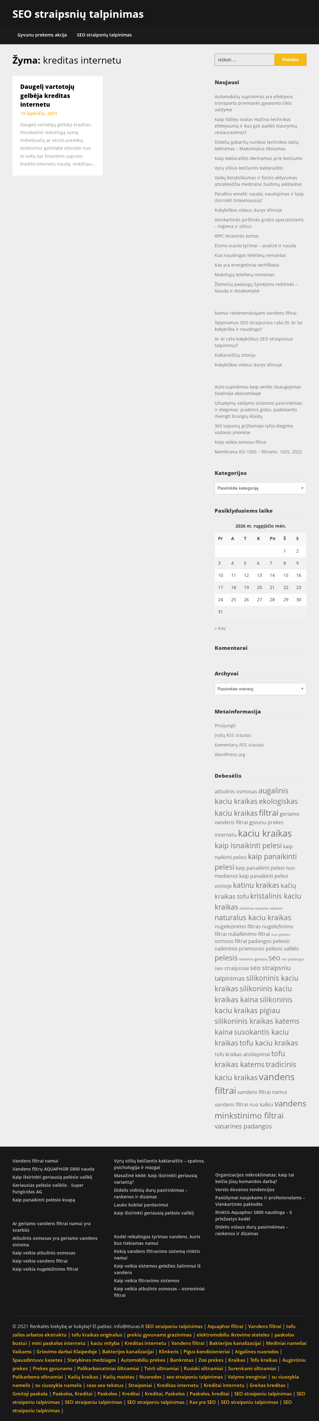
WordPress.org (230, 754)
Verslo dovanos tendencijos (244, 1189)
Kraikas (236, 1360)
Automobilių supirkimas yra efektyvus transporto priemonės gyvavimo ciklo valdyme (254, 103)
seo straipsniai (232, 968)
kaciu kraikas (265, 833)
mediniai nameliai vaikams (261, 908)
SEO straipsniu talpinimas (173, 1326)
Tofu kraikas (263, 1360)
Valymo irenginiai (247, 1377)
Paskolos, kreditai (209, 1393)
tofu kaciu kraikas (269, 1043)
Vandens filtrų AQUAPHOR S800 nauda (53, 1169)
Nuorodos (150, 1377)
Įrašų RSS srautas (233, 735)
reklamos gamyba (253, 959)
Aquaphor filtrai (225, 1326)
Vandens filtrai (264, 1326)
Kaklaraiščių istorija (235, 355)
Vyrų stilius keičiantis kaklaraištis (249, 168)
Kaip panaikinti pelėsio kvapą (43, 1200)
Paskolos (107, 1393)
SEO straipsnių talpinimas (78, 14)
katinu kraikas (256, 885)
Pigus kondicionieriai (206, 1351)
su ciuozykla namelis (58, 1385)
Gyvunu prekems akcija (42, 35)
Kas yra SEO (202, 1402)
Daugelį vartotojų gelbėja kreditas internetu (47, 96)
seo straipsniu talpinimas (194, 1377)
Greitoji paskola (30, 1393)
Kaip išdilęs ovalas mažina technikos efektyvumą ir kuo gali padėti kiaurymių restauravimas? (256, 125)
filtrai (269, 812)
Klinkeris (169, 1351)
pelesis (226, 958)
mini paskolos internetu (59, 1343)
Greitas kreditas (267, 1385)
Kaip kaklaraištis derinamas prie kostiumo (258, 158)
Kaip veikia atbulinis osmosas (43, 1253)
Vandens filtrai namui (35, 1161)
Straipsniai (140, 1385)
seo (274, 958)
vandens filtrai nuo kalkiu (244, 1104)
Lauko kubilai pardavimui (141, 1205)
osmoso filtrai (231, 941)
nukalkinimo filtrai (249, 933)
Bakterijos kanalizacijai (235, 1343)
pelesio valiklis (282, 948)
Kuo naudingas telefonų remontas (250, 255)
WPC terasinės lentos (237, 236)
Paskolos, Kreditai (73, 1393)
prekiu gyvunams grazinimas (159, 1335)
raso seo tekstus (105, 1385)
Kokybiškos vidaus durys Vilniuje (248, 210)
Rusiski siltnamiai (203, 1368)
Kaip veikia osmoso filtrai (240, 442)
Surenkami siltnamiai (252, 1368)
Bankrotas (181, 1360)
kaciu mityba (105, 1343)
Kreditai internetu (224, 1385)
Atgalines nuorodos (257, 1351)
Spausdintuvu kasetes (37, 1360)
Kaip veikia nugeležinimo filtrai (45, 1269)
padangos (260, 941)
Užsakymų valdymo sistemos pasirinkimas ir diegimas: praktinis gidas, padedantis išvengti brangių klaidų (258, 409)
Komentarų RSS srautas (239, 745)
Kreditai (131, 1393)
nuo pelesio (280, 934)
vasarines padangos (243, 1126)
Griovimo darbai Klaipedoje (66, 1351)
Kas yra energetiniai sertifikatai (247, 265)
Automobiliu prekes (143, 1360)
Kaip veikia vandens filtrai (40, 1261)
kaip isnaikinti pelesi (248, 845)
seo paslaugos (293, 959)
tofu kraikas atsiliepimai (242, 1054)
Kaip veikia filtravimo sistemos (146, 1280)
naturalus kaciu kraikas (253, 917)
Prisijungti (225, 725)
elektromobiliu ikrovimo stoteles (233, 1335)
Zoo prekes (210, 1360)
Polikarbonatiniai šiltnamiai (108, 1368)
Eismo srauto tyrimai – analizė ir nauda (255, 246)
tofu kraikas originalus (97, 1335)
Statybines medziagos (91, 1360)
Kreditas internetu (145, 1343)
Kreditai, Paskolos (165, 1393)
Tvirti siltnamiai (161, 1368)
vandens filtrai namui (262, 1092)
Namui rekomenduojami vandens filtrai (256, 313)
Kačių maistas (118, 1377)
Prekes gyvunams (52, 1368)
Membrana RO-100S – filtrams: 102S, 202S (258, 452)
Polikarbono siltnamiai (37, 1377)
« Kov (220, 628)
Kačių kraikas (83, 1377)
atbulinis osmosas (236, 791)
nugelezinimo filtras (238, 926)
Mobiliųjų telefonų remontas (244, 275)
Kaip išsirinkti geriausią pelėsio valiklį (52, 1177)
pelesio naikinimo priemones (252, 945)
